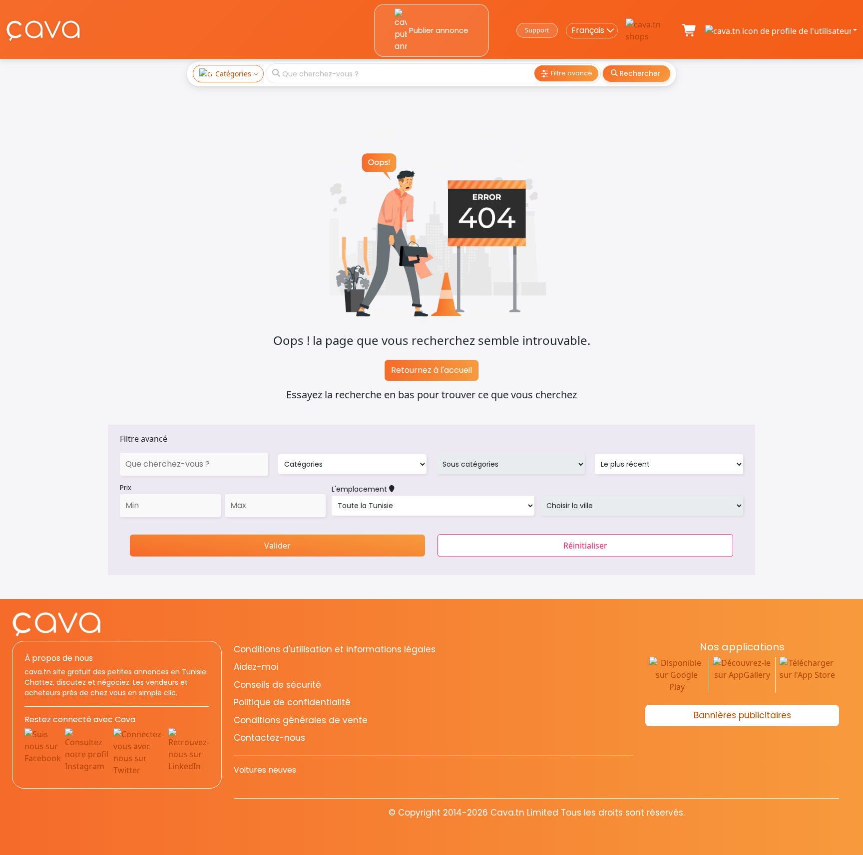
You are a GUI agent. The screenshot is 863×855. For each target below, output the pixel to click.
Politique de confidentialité (292, 702)
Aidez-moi (256, 667)
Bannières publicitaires (742, 715)
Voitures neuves (265, 770)
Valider (277, 545)
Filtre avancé (143, 438)
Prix (125, 488)
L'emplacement (360, 489)
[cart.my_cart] (689, 30)
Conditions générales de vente (301, 720)
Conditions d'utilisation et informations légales (334, 649)
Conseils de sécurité (277, 685)
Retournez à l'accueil (431, 370)
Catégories (233, 73)
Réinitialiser (585, 545)
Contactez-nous (269, 738)
